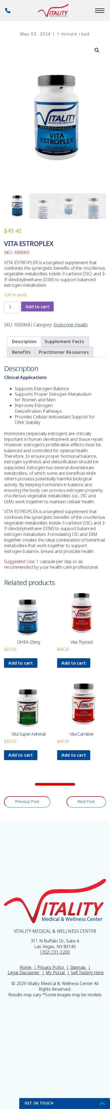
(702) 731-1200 (55, 952)
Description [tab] (24, 341)
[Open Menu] (99, 10)
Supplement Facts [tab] (64, 341)
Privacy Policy (51, 967)
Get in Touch (39, 1103)
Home (26, 967)
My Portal (56, 973)
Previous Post (27, 801)
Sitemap (78, 967)
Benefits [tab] (21, 352)
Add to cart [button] (20, 663)
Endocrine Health (71, 325)
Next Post (86, 801)
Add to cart (37, 306)
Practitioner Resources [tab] (63, 352)
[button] (97, 50)
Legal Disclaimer (24, 973)
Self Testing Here (87, 973)
